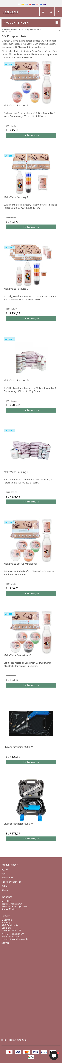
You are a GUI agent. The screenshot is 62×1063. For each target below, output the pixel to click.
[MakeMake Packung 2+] (31, 357)
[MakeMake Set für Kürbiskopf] (31, 540)
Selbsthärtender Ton (11, 881)
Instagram (21, 1039)
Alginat (5, 869)
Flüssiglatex (7, 877)
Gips (4, 873)
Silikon (5, 890)
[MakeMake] (11, 12)
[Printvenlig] (59, 30)
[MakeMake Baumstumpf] (31, 632)
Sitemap (5, 942)
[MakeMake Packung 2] (31, 265)
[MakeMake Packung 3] (31, 448)
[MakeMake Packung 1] (31, 82)
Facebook (9, 1039)
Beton (5, 886)
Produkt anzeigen (31, 135)
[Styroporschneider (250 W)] (31, 800)
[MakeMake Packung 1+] (31, 174)
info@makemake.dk (18, 939)
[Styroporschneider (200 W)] (31, 723)
